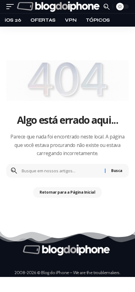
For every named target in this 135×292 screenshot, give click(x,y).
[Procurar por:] (61, 171)
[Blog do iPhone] (59, 6)
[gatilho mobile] (11, 6)
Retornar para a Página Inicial (67, 192)
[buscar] (106, 7)
